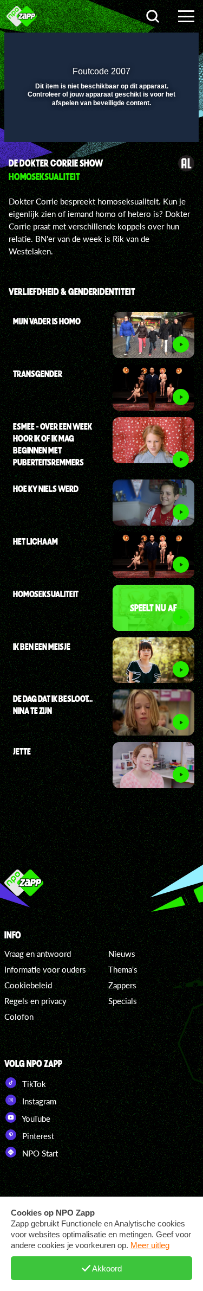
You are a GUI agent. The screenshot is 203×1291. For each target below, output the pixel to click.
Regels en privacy (35, 1001)
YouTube (35, 1118)
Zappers (122, 985)
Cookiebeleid (28, 985)
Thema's (122, 969)
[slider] (100, 128)
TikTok (33, 1084)
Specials (122, 1001)
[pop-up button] (140, 47)
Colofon (19, 1016)
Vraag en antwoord (37, 953)
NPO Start (39, 1153)
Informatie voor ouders (45, 969)
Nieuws (121, 953)
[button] (162, 47)
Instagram (38, 1101)
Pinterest (37, 1136)
